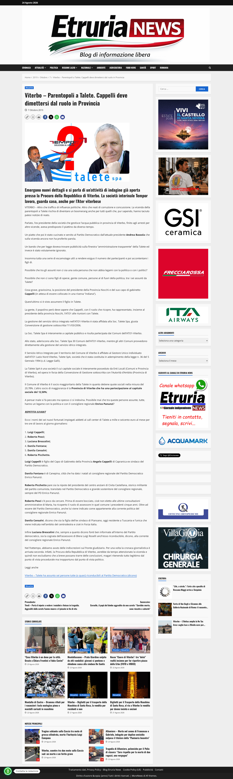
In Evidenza (84, 650)
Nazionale (86, 67)
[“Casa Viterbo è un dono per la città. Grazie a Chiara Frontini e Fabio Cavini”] (45, 640)
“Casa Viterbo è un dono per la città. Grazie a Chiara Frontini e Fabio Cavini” (44, 658)
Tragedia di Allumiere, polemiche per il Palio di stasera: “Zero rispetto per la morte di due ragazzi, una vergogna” (96, 754)
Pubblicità (148, 769)
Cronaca (26, 67)
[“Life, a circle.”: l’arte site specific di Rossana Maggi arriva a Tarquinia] (165, 592)
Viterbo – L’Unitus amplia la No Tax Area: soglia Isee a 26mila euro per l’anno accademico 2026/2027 (188, 623)
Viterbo (116, 650)
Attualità (39, 67)
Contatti (159, 769)
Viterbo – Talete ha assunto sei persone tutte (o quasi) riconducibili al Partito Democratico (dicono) (81, 575)
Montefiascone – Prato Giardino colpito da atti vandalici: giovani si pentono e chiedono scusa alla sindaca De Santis (87, 660)
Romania (164, 67)
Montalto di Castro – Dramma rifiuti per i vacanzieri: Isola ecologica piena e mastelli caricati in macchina (45, 705)
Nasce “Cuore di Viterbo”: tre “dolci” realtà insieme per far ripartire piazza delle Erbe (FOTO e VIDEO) (128, 660)
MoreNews (137, 775)
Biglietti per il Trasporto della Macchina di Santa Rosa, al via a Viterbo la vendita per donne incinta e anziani (130, 705)
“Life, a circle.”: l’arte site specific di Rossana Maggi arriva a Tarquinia (189, 588)
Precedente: (52, 605)
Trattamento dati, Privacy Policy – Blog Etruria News (95, 769)
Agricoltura (115, 67)
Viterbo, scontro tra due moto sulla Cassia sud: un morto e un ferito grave (32, 754)
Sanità (143, 67)
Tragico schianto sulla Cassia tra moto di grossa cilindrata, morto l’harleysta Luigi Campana (32, 736)
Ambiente (101, 67)
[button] (210, 67)
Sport (153, 67)
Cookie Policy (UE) (132, 769)
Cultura (162, 578)
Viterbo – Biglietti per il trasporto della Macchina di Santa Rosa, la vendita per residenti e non (87, 705)
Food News (131, 67)
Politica (54, 67)
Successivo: (120, 605)
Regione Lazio (68, 67)
